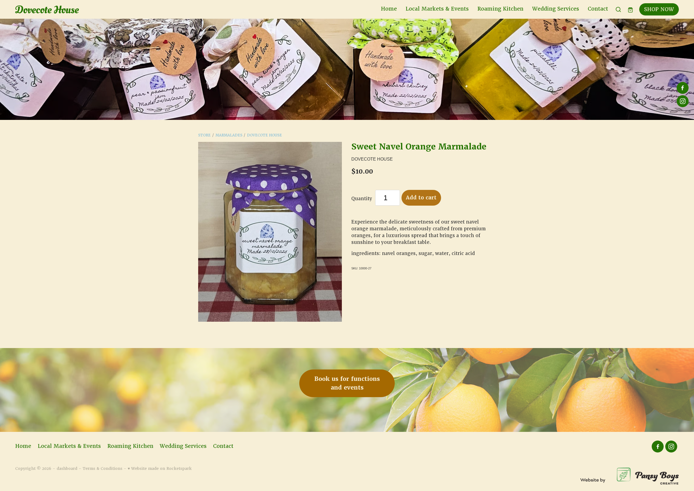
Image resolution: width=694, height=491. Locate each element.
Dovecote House (264, 135)
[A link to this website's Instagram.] (683, 101)
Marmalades (229, 135)
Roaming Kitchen (500, 8)
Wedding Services (555, 8)
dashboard (67, 468)
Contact (598, 8)
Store (204, 135)
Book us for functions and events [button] (347, 383)
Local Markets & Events (437, 8)
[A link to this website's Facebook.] (683, 88)
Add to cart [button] (421, 197)
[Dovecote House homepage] (81, 9)
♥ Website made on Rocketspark (160, 468)
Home (389, 8)
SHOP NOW (659, 9)
